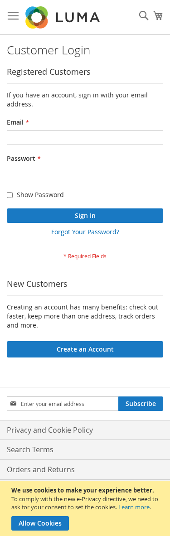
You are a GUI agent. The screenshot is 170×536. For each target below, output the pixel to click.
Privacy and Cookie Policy (50, 430)
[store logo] (63, 17)
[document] (86, 508)
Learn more (134, 507)
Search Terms (30, 449)
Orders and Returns (41, 469)
